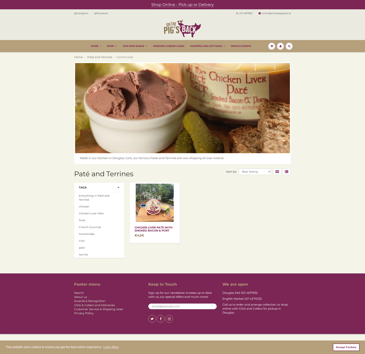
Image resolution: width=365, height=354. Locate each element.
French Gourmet (90, 227)
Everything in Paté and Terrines (94, 197)
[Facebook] (160, 319)
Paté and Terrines (99, 57)
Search (79, 293)
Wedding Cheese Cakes (168, 46)
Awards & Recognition (89, 301)
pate (82, 247)
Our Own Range (133, 46)
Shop (110, 46)
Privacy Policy (84, 313)
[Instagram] (169, 319)
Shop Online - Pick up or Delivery (182, 4)
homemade (86, 234)
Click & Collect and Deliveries (94, 305)
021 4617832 (246, 13)
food (82, 220)
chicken (84, 206)
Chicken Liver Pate (91, 213)
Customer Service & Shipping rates (98, 309)
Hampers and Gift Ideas (206, 46)
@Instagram (81, 13)
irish (82, 241)
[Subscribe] (212, 306)
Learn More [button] (111, 347)
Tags (82, 187)
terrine (83, 254)
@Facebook (101, 13)
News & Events (241, 46)
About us (80, 297)
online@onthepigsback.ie (276, 13)
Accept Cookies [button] (346, 347)
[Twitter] (152, 319)
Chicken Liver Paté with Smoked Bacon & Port (153, 229)
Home (94, 46)
